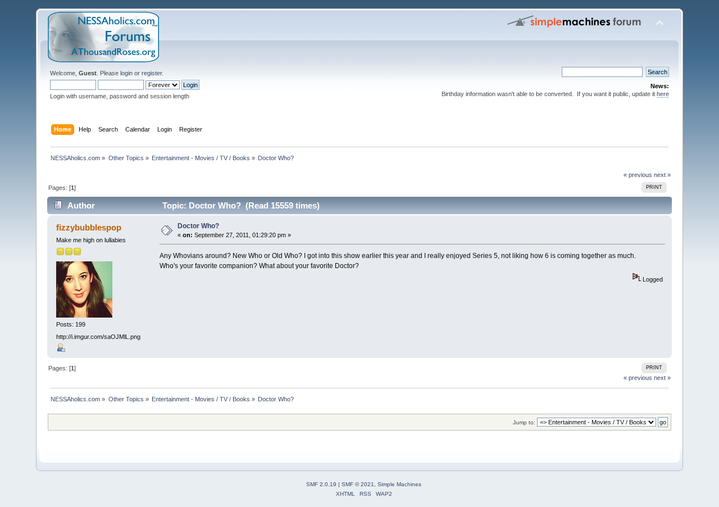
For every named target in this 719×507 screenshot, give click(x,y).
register (152, 73)
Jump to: (524, 422)
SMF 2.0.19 (321, 484)
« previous (638, 174)
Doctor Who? (198, 226)
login (126, 73)
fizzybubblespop (88, 227)
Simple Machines (399, 484)
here (663, 93)
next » (662, 174)
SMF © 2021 (358, 484)
